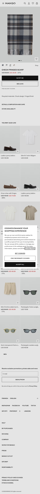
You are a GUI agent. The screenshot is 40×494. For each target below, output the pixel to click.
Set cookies (20, 253)
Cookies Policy (30, 248)
